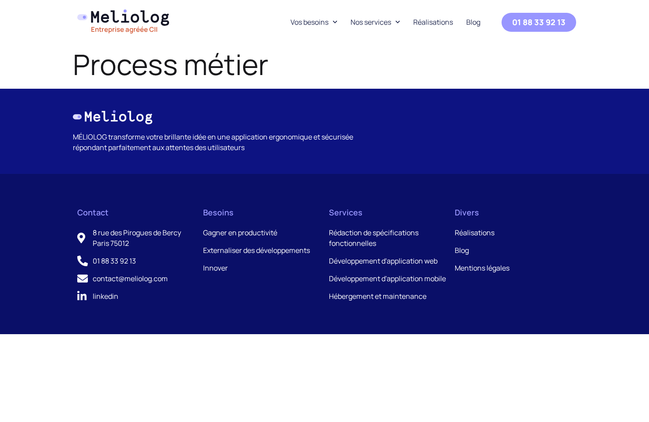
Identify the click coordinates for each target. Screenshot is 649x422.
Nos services (371, 22)
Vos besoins (309, 22)
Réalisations (433, 22)
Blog (473, 22)
